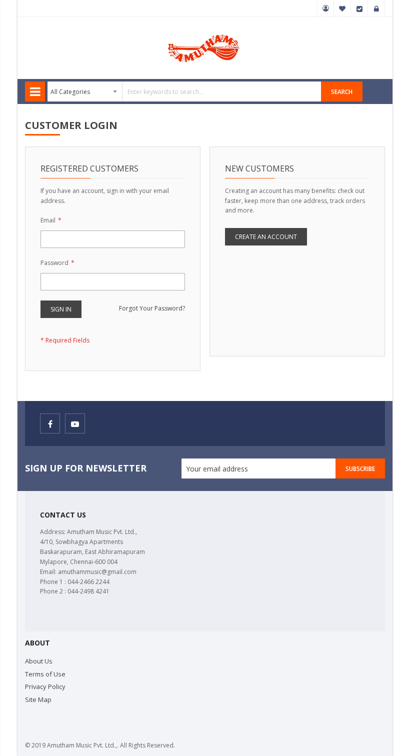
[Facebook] (50, 424)
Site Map (38, 699)
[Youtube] (75, 424)
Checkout (359, 8)
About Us (38, 661)
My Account (325, 8)
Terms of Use (45, 674)
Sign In (376, 8)
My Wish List (342, 8)
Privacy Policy (45, 686)
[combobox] (185, 92)
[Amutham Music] (205, 34)
